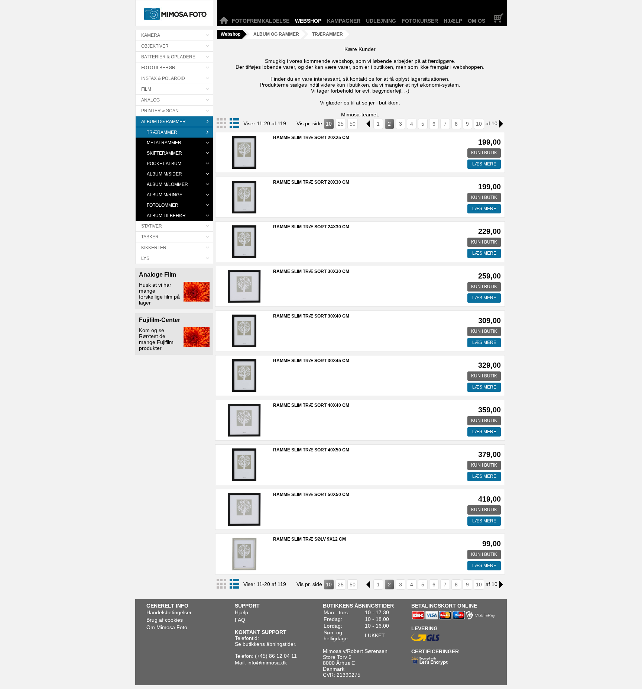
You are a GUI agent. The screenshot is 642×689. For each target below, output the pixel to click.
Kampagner (343, 21)
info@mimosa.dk (267, 663)
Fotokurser (420, 21)
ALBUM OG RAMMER (163, 121)
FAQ (240, 620)
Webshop (308, 21)
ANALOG (150, 100)
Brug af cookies (164, 620)
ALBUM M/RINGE (164, 194)
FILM (146, 89)
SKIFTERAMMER (164, 153)
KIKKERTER (153, 247)
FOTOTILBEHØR (158, 67)
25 (341, 124)
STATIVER (151, 226)
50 (353, 124)
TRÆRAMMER (162, 132)
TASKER (150, 236)
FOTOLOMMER (162, 205)
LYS (145, 258)
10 (329, 124)
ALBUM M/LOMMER (167, 184)
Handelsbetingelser (169, 612)
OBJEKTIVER (155, 46)
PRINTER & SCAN (160, 110)
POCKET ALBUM (164, 163)
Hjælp (453, 21)
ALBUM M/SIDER (164, 174)
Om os (476, 21)
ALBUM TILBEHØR (166, 215)
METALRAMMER (164, 142)
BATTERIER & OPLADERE (168, 56)
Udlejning (381, 21)
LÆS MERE (484, 164)
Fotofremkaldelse (260, 21)
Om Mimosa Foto (166, 627)
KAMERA (150, 35)
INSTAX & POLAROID (163, 78)
